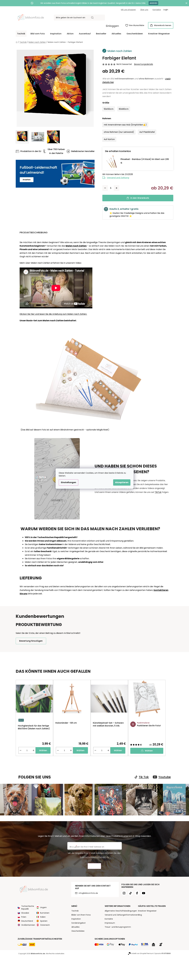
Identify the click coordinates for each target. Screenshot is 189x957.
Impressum (110, 923)
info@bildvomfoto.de (88, 893)
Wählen (43, 750)
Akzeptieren (121, 482)
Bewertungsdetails (143, 64)
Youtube (164, 777)
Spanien (43, 921)
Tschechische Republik (27, 907)
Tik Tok (144, 777)
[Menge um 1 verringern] (105, 188)
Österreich (45, 925)
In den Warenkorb (139, 197)
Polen (23, 917)
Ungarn (43, 907)
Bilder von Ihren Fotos (81, 915)
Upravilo (163, 953)
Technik (75, 911)
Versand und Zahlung (118, 177)
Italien (43, 917)
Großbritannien (28, 925)
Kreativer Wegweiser (147, 911)
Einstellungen (68, 482)
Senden (94, 866)
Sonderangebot (78, 923)
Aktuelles (75, 927)
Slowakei (25, 913)
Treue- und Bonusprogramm (118, 927)
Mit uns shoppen (128, 9)
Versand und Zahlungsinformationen (121, 915)
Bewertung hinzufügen (31, 640)
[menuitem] (21, 34)
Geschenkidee (77, 931)
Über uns (144, 9)
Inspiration (76, 919)
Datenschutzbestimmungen (93, 857)
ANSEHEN (153, 3)
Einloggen (112, 26)
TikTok (158, 492)
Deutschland (27, 921)
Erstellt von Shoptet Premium (142, 953)
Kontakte (157, 9)
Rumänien (44, 913)
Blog (140, 915)
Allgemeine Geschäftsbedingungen (121, 911)
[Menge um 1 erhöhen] (116, 188)
